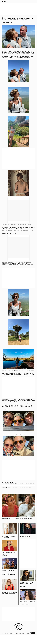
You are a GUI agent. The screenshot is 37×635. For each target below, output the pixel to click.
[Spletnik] (5, 1)
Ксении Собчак (5, 53)
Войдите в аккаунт (8, 487)
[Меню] (34, 1)
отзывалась (26, 402)
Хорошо (32, 632)
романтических (5, 373)
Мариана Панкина (9, 482)
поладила (17, 400)
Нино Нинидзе (31, 483)
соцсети (25, 483)
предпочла (17, 55)
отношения (6, 483)
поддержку (16, 266)
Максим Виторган (19, 483)
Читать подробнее (25, 633)
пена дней (12, 483)
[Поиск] (32, 1)
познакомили (27, 373)
